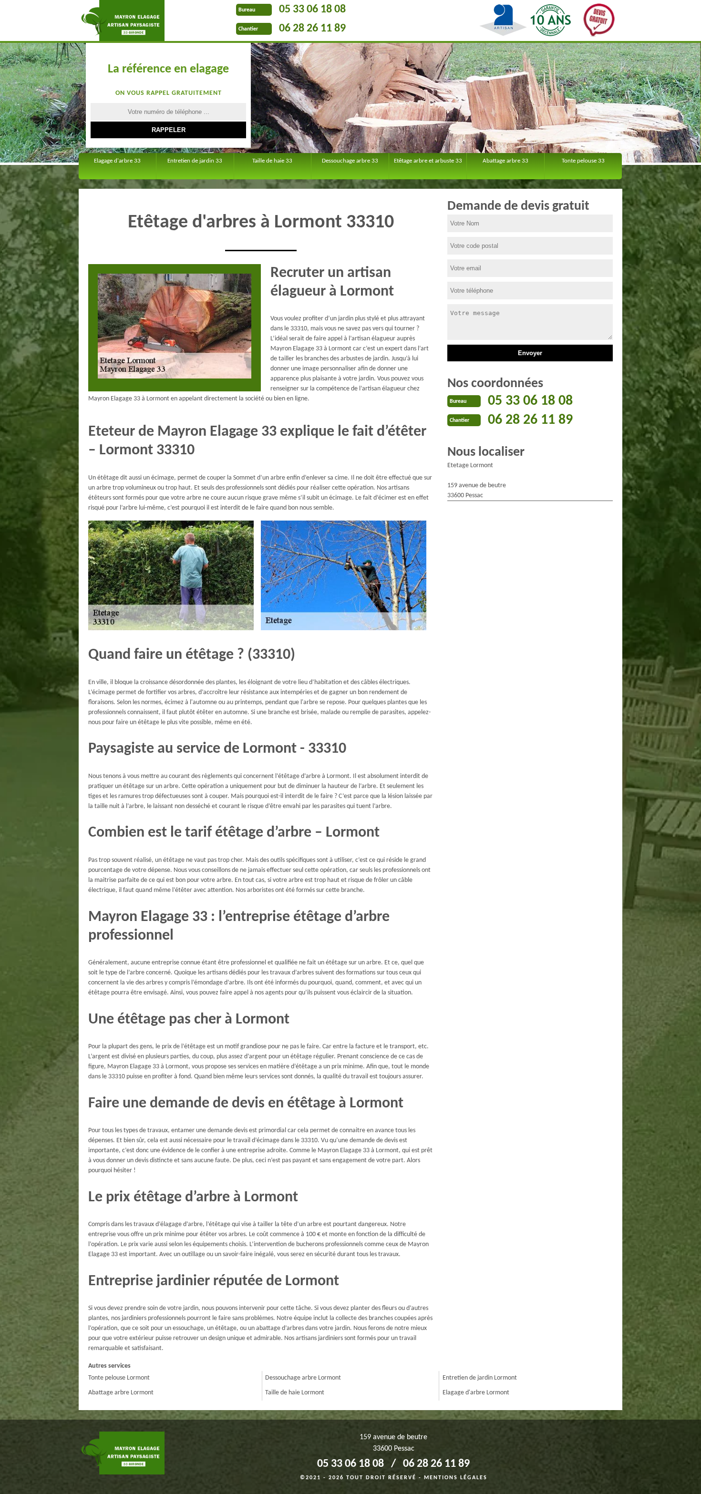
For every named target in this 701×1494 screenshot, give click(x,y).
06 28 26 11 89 (312, 28)
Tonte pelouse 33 (583, 161)
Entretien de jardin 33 (194, 161)
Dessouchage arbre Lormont (303, 1377)
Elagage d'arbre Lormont (476, 1392)
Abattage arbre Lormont (121, 1392)
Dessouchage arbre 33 (350, 161)
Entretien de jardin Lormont (480, 1377)
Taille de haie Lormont (294, 1392)
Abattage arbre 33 (505, 161)
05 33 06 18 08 (312, 9)
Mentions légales (455, 1478)
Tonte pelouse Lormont (119, 1377)
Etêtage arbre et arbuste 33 (428, 161)
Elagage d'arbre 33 (117, 161)
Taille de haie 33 (272, 161)
